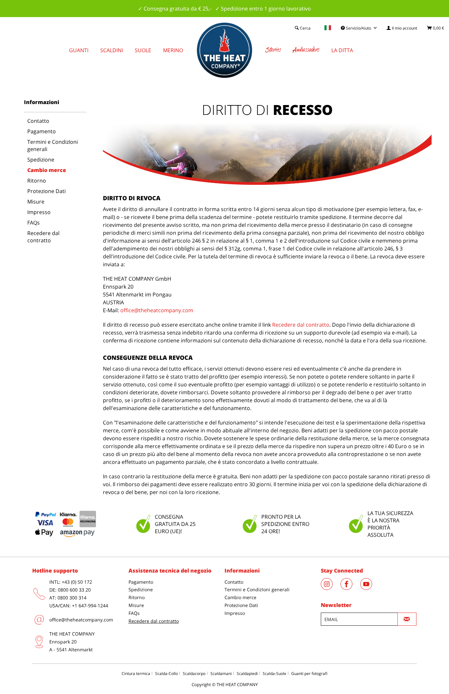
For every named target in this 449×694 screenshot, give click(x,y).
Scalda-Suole (274, 673)
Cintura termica (136, 673)
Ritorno (36, 180)
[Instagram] (331, 588)
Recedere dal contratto (43, 236)
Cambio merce (46, 170)
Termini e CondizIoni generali (52, 145)
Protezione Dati (46, 191)
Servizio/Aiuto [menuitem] (358, 28)
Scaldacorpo (194, 673)
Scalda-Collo (166, 673)
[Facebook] (350, 588)
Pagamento (41, 131)
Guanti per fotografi (309, 673)
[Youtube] (369, 588)
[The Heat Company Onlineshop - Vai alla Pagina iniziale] (224, 50)
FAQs (33, 222)
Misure (35, 201)
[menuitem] (402, 28)
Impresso (39, 212)
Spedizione (40, 159)
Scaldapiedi (247, 673)
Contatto (38, 120)
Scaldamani (221, 673)
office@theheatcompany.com (156, 310)
